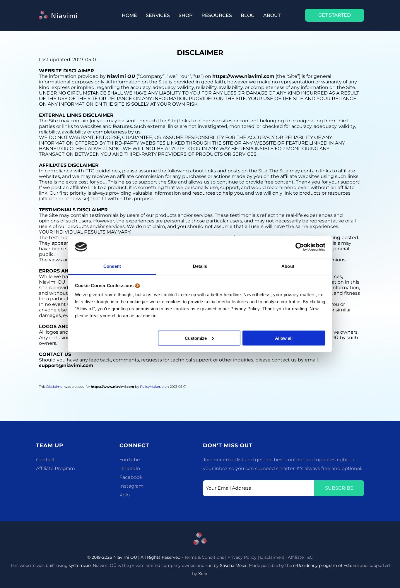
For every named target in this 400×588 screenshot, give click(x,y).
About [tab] (287, 266)
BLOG (247, 15)
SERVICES (158, 15)
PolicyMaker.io (152, 387)
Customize (196, 337)
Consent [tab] (112, 266)
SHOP (186, 15)
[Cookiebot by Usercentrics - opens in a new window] (299, 247)
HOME (129, 15)
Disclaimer (55, 387)
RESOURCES (216, 15)
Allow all (284, 337)
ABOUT (272, 15)
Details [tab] (200, 266)
